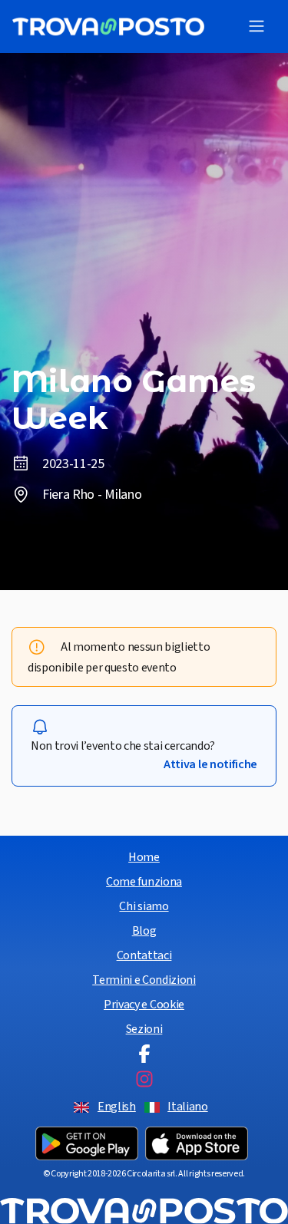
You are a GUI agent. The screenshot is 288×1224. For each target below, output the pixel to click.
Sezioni (144, 1029)
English (117, 1106)
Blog (144, 930)
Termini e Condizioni (144, 980)
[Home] (108, 26)
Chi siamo (143, 906)
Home (144, 857)
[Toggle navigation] (256, 26)
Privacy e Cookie (144, 1004)
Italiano (187, 1106)
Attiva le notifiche (210, 764)
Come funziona (144, 881)
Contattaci (144, 955)
